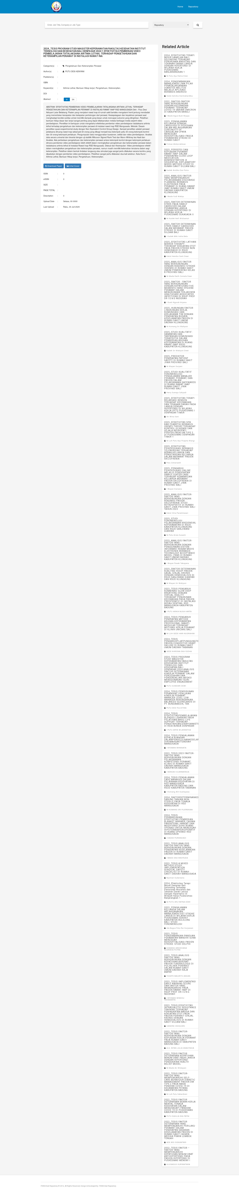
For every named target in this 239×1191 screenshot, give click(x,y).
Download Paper (54, 166)
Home (180, 6)
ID (67, 99)
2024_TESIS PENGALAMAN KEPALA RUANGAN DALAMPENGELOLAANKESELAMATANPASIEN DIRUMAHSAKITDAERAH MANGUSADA (181, 739)
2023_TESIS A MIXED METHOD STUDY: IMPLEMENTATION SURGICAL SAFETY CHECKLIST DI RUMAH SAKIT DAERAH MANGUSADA (180, 868)
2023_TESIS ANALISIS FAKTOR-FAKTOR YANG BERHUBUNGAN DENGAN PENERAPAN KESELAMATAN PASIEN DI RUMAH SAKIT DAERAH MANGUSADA (179, 848)
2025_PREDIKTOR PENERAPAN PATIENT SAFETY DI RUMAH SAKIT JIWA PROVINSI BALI (178, 359)
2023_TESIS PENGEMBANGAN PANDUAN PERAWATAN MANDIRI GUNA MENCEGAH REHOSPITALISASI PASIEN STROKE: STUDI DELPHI (180, 938)
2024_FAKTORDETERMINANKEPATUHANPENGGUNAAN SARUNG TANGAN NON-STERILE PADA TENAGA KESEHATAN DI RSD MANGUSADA (181, 801)
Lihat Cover (74, 166)
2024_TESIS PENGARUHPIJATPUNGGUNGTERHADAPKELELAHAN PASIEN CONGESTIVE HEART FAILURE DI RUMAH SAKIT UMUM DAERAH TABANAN (181, 643)
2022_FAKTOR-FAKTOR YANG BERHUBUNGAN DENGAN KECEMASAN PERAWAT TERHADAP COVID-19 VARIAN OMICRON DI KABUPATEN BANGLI (180, 106)
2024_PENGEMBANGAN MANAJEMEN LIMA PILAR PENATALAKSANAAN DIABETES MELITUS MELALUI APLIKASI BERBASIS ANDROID (178, 86)
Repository (193, 6)
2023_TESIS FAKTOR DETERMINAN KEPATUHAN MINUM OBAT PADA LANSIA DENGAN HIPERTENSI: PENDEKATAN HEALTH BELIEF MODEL (179, 1058)
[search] (198, 25)
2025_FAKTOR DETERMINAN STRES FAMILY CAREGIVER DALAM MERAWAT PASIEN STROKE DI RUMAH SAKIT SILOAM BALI (180, 228)
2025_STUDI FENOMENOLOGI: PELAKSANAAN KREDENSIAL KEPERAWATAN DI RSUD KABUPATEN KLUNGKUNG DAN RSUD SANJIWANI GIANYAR (180, 524)
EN (73, 99)
